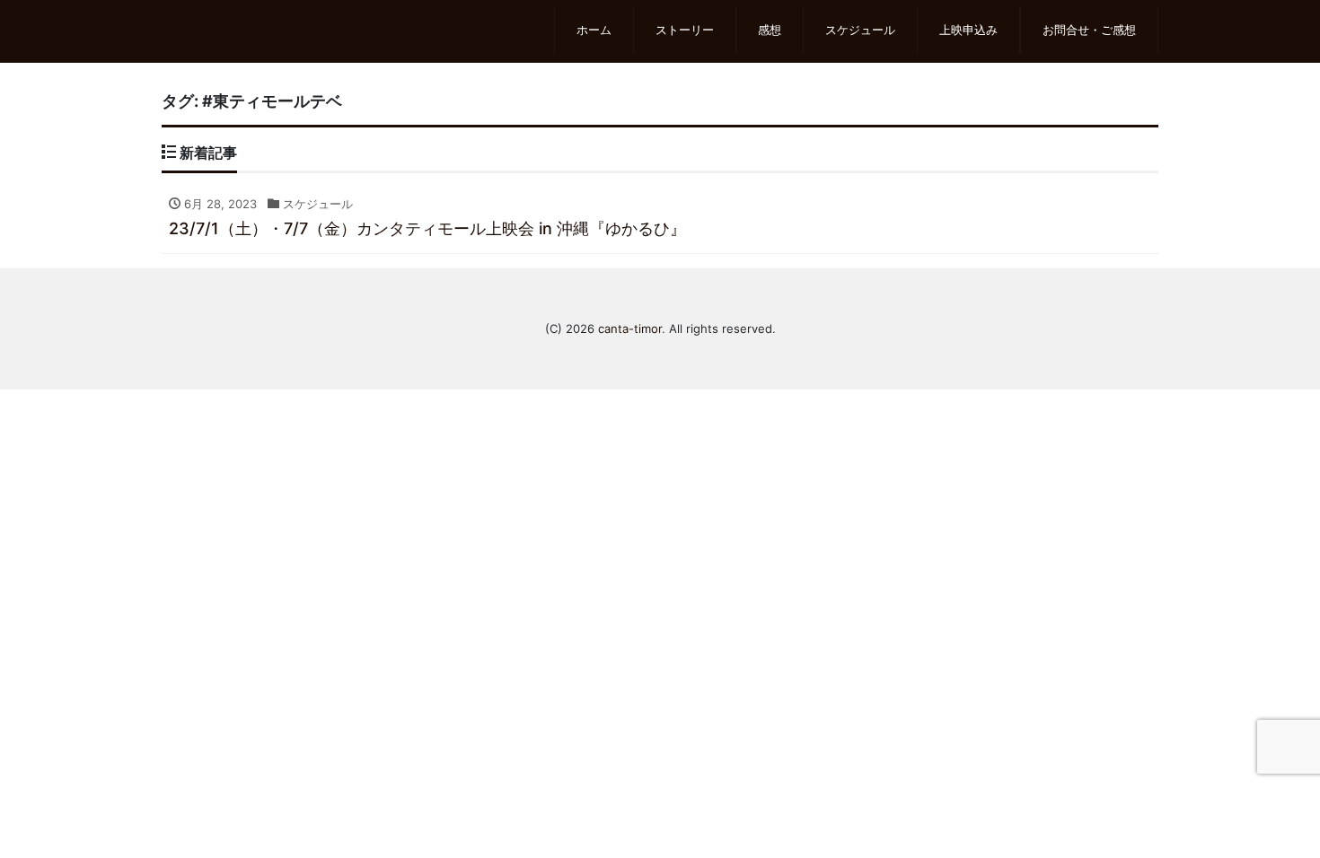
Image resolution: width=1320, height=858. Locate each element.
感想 (769, 30)
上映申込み (968, 30)
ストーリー (685, 30)
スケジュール (860, 30)
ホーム (594, 30)
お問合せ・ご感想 (1089, 30)
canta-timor (630, 328)
